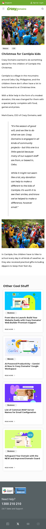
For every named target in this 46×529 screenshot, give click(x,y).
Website (5, 48)
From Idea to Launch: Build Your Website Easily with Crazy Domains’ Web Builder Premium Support (23, 320)
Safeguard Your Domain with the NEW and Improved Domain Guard (22, 457)
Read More (9, 329)
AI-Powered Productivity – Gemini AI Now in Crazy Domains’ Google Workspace (22, 366)
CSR (13, 48)
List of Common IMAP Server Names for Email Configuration (20, 411)
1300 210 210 (11, 504)
